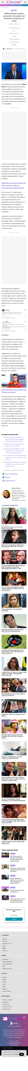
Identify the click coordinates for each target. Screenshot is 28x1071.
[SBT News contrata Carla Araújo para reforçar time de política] (5, 866)
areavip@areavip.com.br (13, 1043)
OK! (22, 1054)
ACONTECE (4, 973)
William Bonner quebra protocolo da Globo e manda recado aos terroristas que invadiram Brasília (14, 185)
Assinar (14, 919)
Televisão (7, 7)
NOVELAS (4, 955)
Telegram (8, 477)
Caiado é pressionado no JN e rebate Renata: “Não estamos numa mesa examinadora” (14, 451)
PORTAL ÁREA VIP (6, 996)
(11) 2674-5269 (14, 1045)
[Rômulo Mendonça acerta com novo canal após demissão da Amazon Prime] (5, 877)
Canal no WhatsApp (11, 474)
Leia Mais (15, 1054)
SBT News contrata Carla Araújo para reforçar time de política (17, 869)
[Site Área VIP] (14, 2)
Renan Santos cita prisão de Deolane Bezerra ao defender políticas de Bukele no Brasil (14, 439)
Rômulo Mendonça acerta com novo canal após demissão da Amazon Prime (17, 881)
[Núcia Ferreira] (4, 49)
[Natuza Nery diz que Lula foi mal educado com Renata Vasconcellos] (5, 897)
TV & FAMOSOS (5, 935)
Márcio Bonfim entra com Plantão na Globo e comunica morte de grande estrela (15, 464)
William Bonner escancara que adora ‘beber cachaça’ (14, 445)
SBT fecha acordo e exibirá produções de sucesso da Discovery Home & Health (16, 859)
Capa (3, 7)
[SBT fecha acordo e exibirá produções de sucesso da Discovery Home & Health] (5, 855)
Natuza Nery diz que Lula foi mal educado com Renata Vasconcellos (17, 900)
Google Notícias (10, 481)
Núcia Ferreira (10, 48)
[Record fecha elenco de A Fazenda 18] (5, 889)
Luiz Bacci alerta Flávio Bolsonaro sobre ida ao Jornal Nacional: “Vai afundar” (15, 457)
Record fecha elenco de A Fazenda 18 (17, 891)
